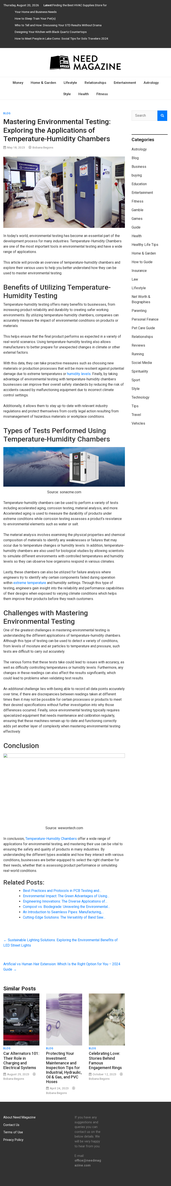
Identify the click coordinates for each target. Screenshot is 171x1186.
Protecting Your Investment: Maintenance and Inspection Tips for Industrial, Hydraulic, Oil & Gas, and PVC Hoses (64, 1067)
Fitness (102, 94)
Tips (135, 406)
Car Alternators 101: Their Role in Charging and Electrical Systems (21, 1060)
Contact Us (11, 1125)
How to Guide (142, 262)
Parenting (139, 311)
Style (67, 94)
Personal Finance (145, 319)
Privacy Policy (13, 1140)
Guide (136, 227)
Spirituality (140, 371)
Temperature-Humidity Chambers (51, 839)
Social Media (142, 363)
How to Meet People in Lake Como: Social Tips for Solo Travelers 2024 (61, 38)
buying (137, 175)
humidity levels (79, 374)
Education (139, 184)
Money (18, 83)
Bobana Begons (43, 147)
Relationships (95, 83)
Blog (6, 113)
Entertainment (125, 83)
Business (139, 167)
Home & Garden (43, 83)
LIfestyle (70, 83)
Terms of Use (13, 1132)
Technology (140, 397)
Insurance (139, 271)
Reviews (138, 345)
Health (83, 94)
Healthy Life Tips (145, 245)
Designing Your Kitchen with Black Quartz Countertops (51, 32)
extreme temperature (29, 583)
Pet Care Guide (143, 328)
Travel (136, 415)
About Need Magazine (19, 1117)
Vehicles (138, 423)
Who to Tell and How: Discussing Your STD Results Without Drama (58, 25)
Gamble (137, 210)
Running (138, 354)
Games (137, 219)
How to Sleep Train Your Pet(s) (35, 18)
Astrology (151, 83)
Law (135, 279)
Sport (136, 380)
